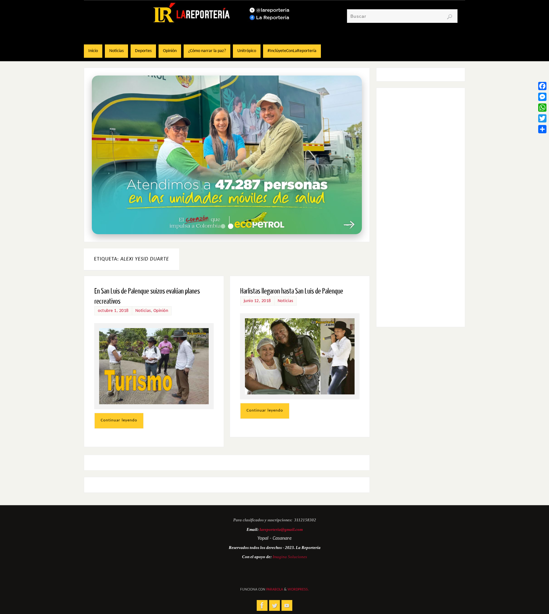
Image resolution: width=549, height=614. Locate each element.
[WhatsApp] (542, 107)
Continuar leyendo (119, 420)
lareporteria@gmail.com (281, 529)
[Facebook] (542, 86)
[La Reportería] (262, 605)
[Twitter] (542, 118)
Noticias (143, 311)
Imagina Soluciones (290, 556)
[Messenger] (542, 96)
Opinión (160, 311)
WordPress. (298, 589)
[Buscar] (449, 17)
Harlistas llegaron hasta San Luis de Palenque (291, 291)
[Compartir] (542, 129)
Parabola (274, 589)
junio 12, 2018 (257, 301)
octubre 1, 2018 (113, 311)
